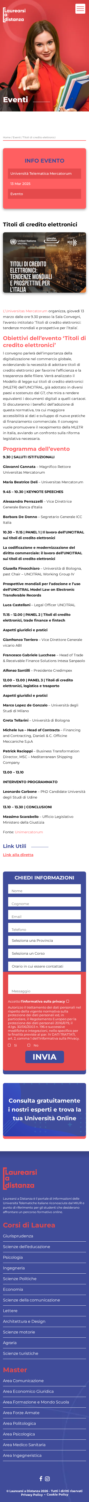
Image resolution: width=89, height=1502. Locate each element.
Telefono (19, 929)
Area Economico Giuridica (28, 1391)
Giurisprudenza (18, 1236)
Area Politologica (19, 1423)
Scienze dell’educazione (26, 1246)
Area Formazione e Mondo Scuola (36, 1402)
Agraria (10, 1342)
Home (7, 137)
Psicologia (13, 1257)
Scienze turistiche (20, 1353)
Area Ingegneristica (22, 1455)
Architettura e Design (24, 1321)
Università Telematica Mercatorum (41, 174)
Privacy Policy (32, 1494)
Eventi (17, 137)
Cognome (20, 904)
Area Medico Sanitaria (24, 1444)
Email (17, 916)
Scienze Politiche (20, 1278)
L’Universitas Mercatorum (25, 311)
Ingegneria (14, 1268)
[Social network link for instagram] (47, 1479)
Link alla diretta (18, 854)
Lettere (10, 1310)
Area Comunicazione (23, 1380)
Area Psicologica (19, 1434)
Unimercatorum (29, 832)
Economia (13, 1289)
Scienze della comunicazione (31, 1300)
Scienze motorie (19, 1332)
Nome (17, 891)
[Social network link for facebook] (41, 1479)
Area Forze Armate (21, 1412)
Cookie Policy (57, 1494)
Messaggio (21, 991)
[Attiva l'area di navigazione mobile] (80, 9)
